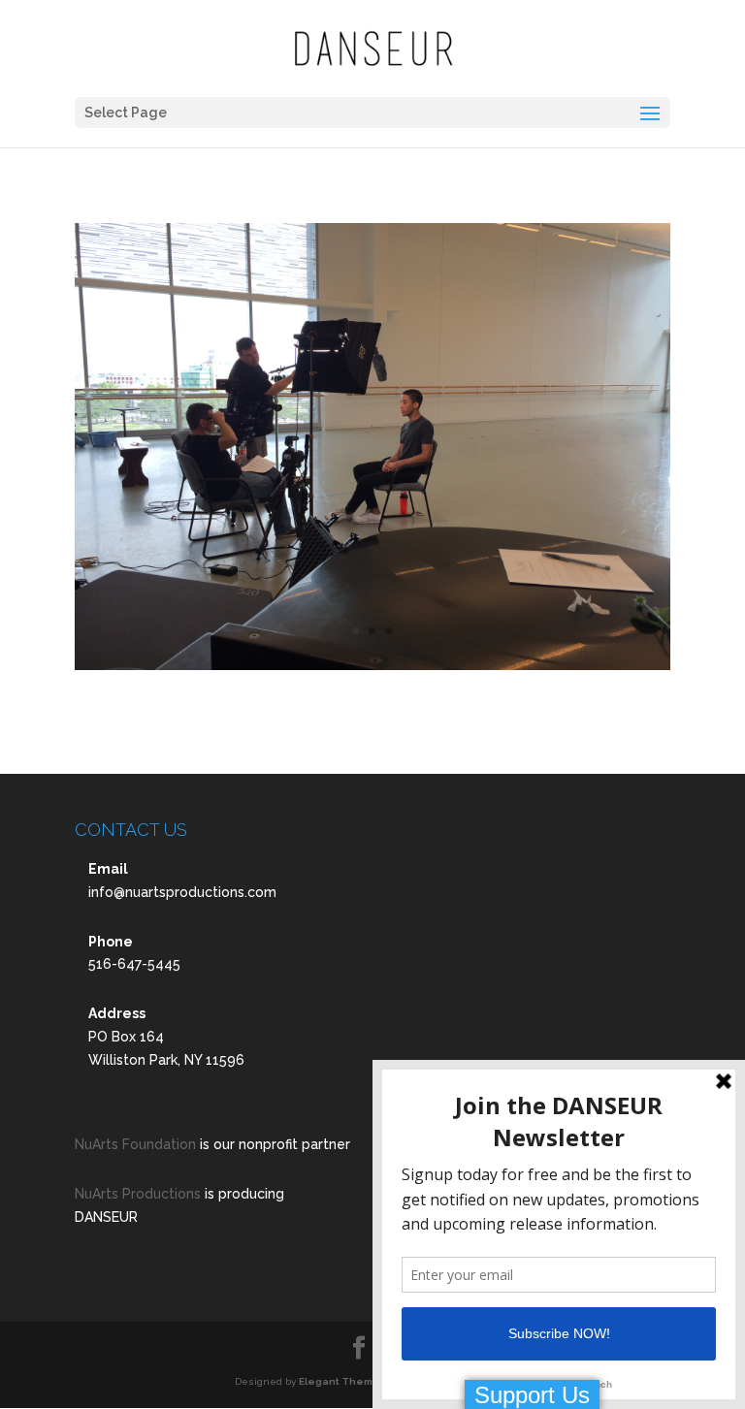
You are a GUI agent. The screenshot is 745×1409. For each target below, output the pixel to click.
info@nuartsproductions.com (182, 892)
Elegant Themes (342, 1381)
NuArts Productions (138, 1193)
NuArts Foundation (135, 1144)
